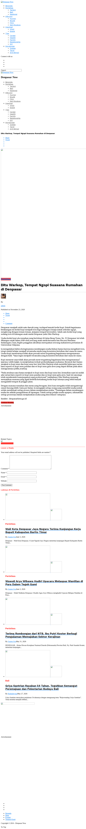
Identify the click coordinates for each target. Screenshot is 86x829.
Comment (5, 469)
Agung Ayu (12, 537)
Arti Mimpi (14, 53)
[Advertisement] (43, 422)
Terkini (13, 10)
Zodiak (13, 48)
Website (3, 481)
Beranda (9, 6)
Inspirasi (9, 27)
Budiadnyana (12, 694)
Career (13, 36)
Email (3, 477)
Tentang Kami (10, 819)
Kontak (8, 817)
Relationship (15, 42)
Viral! (12, 29)
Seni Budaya (15, 25)
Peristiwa (9, 8)
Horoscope (10, 46)
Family (13, 40)
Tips (7, 33)
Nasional (13, 14)
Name (3, 473)
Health (13, 38)
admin (3, 306)
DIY (11, 44)
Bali (11, 12)
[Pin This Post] (45, 144)
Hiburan (8, 16)
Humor (13, 18)
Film (12, 23)
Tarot (12, 50)
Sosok (12, 31)
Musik (12, 21)
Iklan (7, 815)
